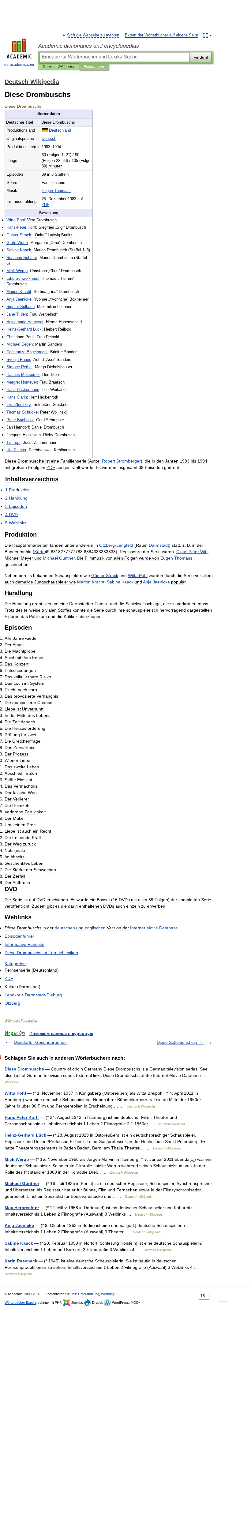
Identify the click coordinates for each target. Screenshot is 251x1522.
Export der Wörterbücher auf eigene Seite (161, 35)
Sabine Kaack (19, 1243)
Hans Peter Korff (22, 1117)
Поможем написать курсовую (61, 1033)
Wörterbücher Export (20, 1302)
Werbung (107, 1294)
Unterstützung (88, 1294)
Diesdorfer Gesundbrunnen (40, 1042)
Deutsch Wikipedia (58, 67)
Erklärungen (94, 67)
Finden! (200, 57)
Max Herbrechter (22, 1207)
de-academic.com (19, 64)
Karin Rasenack (21, 1260)
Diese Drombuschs (24, 1069)
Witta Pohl (15, 1093)
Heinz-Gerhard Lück (25, 1135)
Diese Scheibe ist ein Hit (180, 1042)
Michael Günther (22, 1183)
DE (205, 35)
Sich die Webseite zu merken (93, 35)
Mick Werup (17, 1159)
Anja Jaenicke (19, 1225)
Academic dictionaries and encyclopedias (88, 46)
